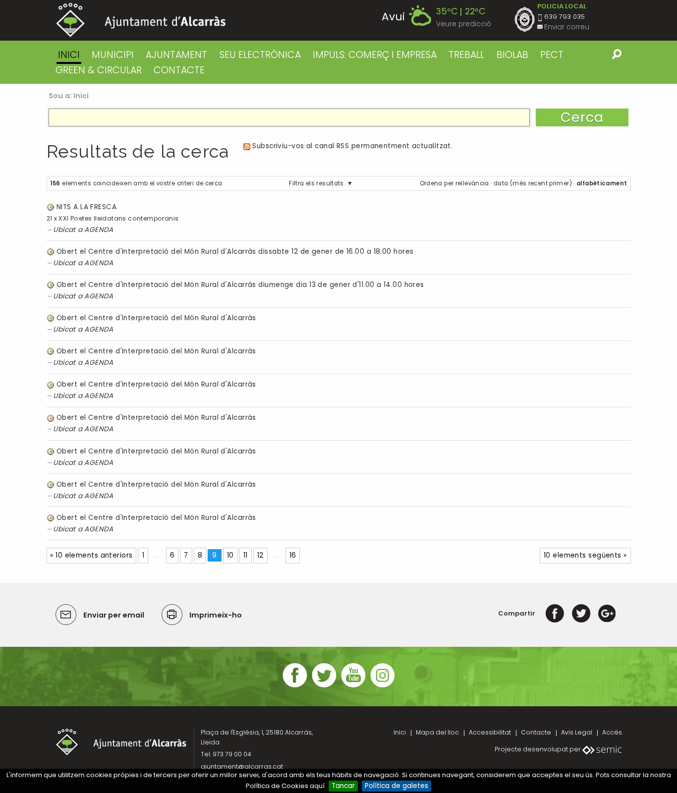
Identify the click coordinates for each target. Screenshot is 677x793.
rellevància (472, 183)
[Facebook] (555, 613)
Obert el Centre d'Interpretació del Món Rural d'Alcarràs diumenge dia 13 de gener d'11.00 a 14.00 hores (240, 284)
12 (260, 555)
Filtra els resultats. (317, 183)
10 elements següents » (585, 555)
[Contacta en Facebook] (295, 686)
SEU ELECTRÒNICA (260, 54)
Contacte (536, 732)
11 (245, 555)
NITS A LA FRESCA (86, 207)
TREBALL (466, 54)
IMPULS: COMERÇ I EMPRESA (375, 54)
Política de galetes (396, 786)
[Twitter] (581, 613)
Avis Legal (576, 732)
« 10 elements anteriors (91, 555)
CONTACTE (179, 70)
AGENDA (98, 229)
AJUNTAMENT (176, 54)
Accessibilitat (490, 732)
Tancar (343, 786)
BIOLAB (512, 54)
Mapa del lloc (437, 732)
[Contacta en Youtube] (353, 686)
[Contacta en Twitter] (324, 686)
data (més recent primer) (533, 183)
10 (230, 555)
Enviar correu (566, 27)
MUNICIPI (113, 54)
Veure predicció (463, 24)
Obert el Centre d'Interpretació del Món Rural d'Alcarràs (156, 318)
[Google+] (607, 613)
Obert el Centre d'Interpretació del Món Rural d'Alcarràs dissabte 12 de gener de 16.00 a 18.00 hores (234, 251)
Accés (612, 732)
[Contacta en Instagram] (382, 686)
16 (292, 555)
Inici (69, 54)
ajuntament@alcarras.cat (242, 766)
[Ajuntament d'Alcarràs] (141, 20)
